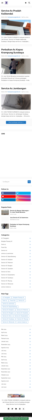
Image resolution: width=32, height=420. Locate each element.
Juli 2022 (16, 384)
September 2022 (16, 378)
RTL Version (24, 417)
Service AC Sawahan (16, 268)
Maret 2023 (16, 362)
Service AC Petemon (16, 262)
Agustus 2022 (16, 381)
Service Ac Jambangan (13, 88)
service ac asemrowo (16, 253)
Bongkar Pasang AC (16, 241)
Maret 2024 (16, 335)
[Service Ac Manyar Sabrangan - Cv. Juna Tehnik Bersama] (5, 212)
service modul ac (16, 287)
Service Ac (16, 250)
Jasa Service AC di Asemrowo (19, 217)
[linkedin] (8, 199)
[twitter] (23, 193)
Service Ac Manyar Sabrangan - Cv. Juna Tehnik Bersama (19, 211)
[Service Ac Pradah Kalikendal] (16, 27)
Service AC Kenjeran (16, 259)
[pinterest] (19, 408)
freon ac (16, 244)
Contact (17, 417)
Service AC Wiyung (16, 281)
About (11, 417)
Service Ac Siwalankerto (16, 274)
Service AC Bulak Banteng (16, 256)
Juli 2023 (16, 350)
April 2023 (16, 359)
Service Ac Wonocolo (16, 284)
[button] (2, 2)
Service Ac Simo (16, 271)
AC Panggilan (16, 238)
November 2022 (16, 372)
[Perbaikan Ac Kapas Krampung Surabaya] (16, 66)
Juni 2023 (16, 353)
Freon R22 (16, 247)
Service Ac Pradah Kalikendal (11, 12)
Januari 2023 (16, 365)
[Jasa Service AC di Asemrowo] (5, 219)
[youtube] (8, 196)
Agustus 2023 (16, 347)
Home (6, 417)
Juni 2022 (16, 387)
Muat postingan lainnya (15, 122)
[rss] (23, 408)
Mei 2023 (16, 356)
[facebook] (8, 193)
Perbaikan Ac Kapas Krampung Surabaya (12, 51)
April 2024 (16, 332)
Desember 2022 (16, 369)
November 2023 (16, 344)
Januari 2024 (16, 341)
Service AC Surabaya (16, 277)
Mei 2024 (16, 329)
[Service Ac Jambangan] (16, 102)
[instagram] (23, 196)
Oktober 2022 (16, 375)
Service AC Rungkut (16, 265)
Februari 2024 (16, 338)
